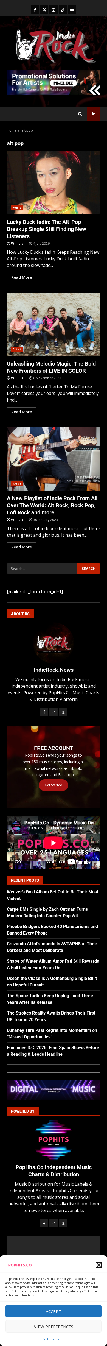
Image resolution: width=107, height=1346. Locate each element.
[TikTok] (63, 9)
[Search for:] (42, 568)
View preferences (53, 1326)
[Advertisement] (53, 82)
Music (17, 208)
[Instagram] (53, 9)
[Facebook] (35, 9)
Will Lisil (18, 243)
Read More (21, 277)
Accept (53, 1311)
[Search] (80, 114)
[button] (99, 1265)
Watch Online (93, 114)
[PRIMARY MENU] (14, 114)
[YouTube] (72, 9)
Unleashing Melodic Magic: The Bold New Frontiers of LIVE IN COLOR (53, 324)
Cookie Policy (51, 1339)
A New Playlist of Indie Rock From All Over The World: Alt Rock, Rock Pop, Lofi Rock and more (53, 459)
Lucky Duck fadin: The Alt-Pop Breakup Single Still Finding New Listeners (53, 182)
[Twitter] (44, 9)
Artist (17, 349)
